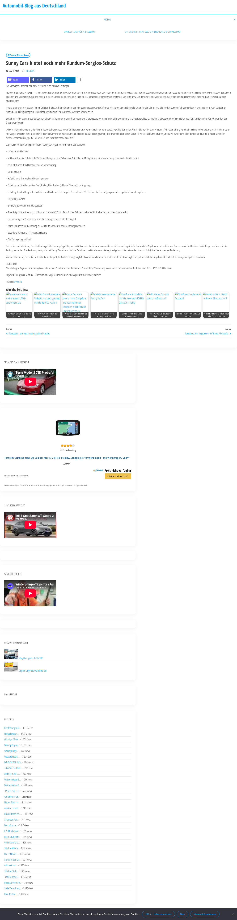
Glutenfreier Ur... (11, 796)
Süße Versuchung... (12, 888)
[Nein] (232, 914)
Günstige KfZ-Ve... (12, 739)
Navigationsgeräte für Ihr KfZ (31, 658)
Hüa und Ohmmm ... (13, 814)
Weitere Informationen (205, 914)
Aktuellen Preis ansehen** (117, 476)
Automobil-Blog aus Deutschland (34, 5)
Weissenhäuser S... (12, 779)
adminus (30, 71)
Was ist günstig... (11, 751)
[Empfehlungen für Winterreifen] (11, 670)
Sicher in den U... (12, 859)
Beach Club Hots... (12, 836)
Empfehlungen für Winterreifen (32, 670)
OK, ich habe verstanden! (158, 914)
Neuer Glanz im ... (12, 802)
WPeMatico (18, 281)
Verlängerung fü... (12, 842)
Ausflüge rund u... (12, 773)
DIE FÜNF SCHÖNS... (13, 762)
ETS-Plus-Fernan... (12, 831)
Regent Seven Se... (12, 882)
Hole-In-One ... (11, 894)
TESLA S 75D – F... (12, 791)
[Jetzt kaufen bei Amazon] (68, 440)
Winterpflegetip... (12, 745)
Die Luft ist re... (10, 825)
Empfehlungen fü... (12, 728)
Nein (182, 914)
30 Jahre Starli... (11, 871)
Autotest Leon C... (12, 808)
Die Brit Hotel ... (11, 854)
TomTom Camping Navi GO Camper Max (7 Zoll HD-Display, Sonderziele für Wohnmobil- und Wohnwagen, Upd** (66, 457)
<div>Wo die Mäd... (13, 768)
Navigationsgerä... (11, 733)
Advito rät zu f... (11, 865)
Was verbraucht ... (12, 756)
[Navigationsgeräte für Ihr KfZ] (11, 658)
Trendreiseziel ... (11, 877)
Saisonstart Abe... (11, 819)
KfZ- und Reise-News (18, 55)
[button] (18, 80)
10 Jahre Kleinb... (11, 848)
